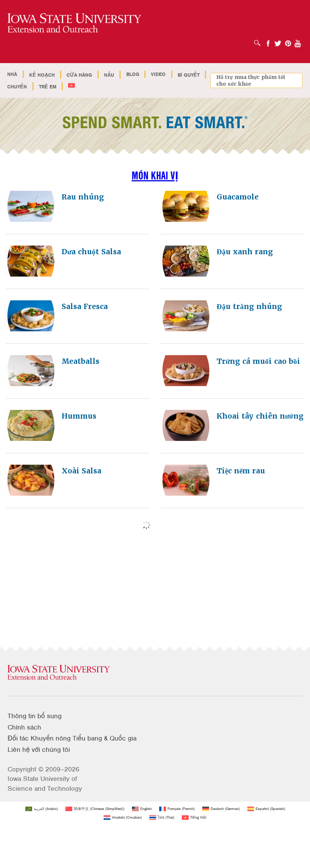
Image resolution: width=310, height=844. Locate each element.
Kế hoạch (42, 75)
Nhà (12, 74)
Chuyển (17, 86)
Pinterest (288, 41)
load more (161, 529)
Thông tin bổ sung (35, 716)
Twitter (277, 41)
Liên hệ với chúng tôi (39, 749)
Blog (132, 74)
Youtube (297, 41)
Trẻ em (47, 86)
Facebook (268, 41)
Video (158, 74)
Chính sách (24, 727)
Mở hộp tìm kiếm (259, 40)
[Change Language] (72, 86)
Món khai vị (155, 175)
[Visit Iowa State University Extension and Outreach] (155, 673)
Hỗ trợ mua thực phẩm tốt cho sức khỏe (250, 80)
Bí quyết (189, 75)
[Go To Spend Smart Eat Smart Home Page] (74, 23)
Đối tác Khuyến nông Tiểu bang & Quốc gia (72, 738)
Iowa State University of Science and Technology (45, 783)
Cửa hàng (79, 75)
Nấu (109, 75)
